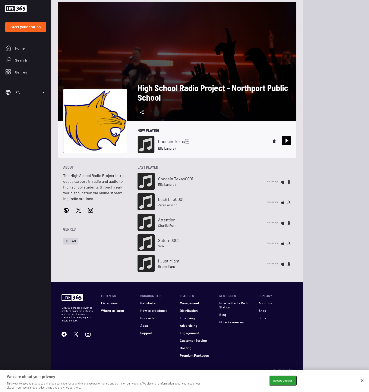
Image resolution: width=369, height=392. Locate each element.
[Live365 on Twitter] (76, 333)
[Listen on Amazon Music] (288, 181)
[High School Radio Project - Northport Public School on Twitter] (79, 210)
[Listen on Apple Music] (274, 140)
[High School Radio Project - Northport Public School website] (66, 210)
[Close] (362, 380)
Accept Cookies (283, 380)
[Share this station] (142, 112)
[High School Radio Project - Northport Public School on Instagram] (91, 210)
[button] (70, 241)
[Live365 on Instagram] (88, 333)
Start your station (25, 26)
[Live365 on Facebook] (64, 333)
